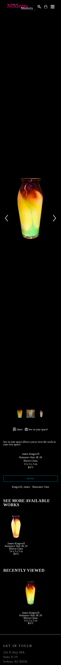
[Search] (39, 6)
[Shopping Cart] (45, 6)
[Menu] (52, 6)
